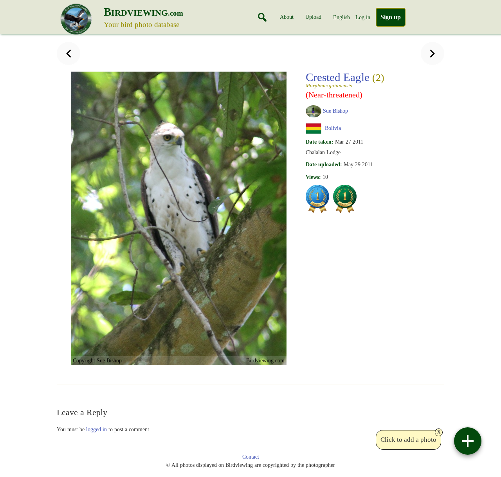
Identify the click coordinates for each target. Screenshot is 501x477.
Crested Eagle (345, 79)
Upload (313, 17)
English (341, 17)
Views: (313, 177)
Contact (250, 457)
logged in (96, 429)
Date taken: (319, 142)
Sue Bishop (335, 111)
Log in (362, 17)
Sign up (390, 17)
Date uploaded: (324, 164)
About (287, 17)
